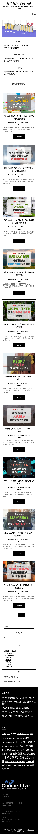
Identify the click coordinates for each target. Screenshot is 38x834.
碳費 (3, 765)
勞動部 (13, 750)
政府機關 (8, 660)
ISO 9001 (10, 738)
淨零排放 (9, 761)
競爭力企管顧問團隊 (19, 3)
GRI (18, 734)
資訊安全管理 (21, 765)
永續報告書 (16, 757)
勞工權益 (18, 750)
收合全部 (13, 651)
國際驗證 (8, 657)
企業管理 (6, 750)
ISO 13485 (16, 738)
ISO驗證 (30, 742)
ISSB (3, 746)
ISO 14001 (22, 738)
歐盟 (11, 754)
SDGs (9, 746)
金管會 (27, 765)
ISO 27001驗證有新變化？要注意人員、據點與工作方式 (18, 698)
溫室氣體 (30, 761)
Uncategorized (10, 655)
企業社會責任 (26, 746)
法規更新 (8, 664)
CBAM (4, 734)
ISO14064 (30, 738)
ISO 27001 (5, 742)
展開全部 (6, 651)
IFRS (31, 734)
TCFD (13, 746)
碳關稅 (8, 765)
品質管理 (24, 750)
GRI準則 (23, 734)
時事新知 (8, 662)
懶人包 (7, 754)
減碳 (23, 761)
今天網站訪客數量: (10, 677)
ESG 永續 (9, 653)
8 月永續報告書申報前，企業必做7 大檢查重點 (15, 708)
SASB (6, 746)
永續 (6, 757)
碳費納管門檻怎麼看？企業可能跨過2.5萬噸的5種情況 (17, 716)
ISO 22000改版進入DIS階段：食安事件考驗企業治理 (17, 712)
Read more (19, 136)
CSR (8, 734)
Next (21, 615)
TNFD (16, 746)
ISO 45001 (12, 742)
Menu (34, 14)
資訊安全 (13, 765)
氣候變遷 (17, 753)
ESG (13, 733)
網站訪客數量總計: (10, 681)
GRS (28, 734)
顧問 (31, 765)
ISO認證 (21, 742)
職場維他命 (9, 666)
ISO (4, 737)
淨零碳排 (17, 762)
